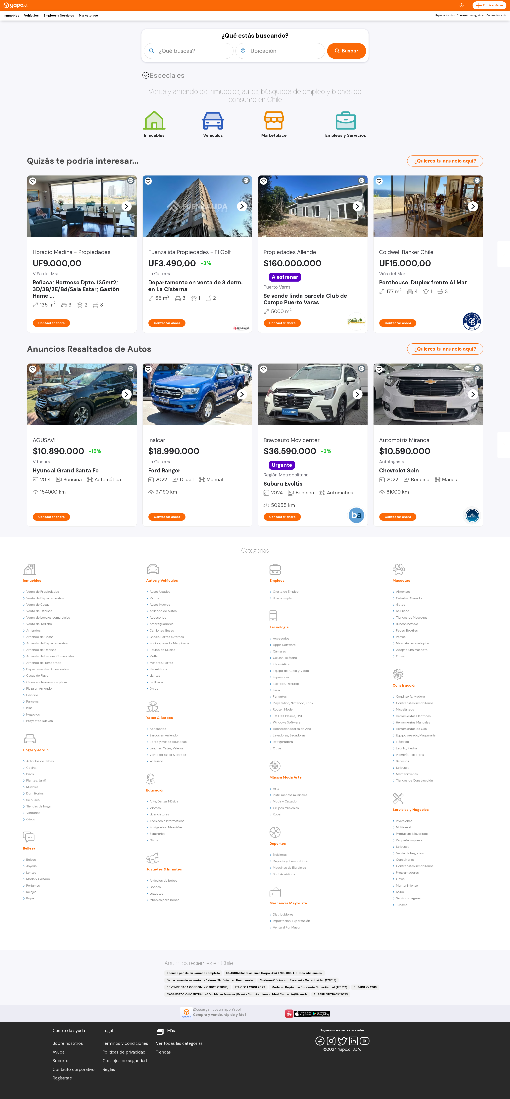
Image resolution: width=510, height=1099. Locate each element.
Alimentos (403, 591)
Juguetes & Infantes (164, 869)
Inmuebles (11, 16)
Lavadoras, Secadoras (289, 735)
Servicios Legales (408, 898)
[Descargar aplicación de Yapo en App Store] (303, 1014)
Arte (276, 789)
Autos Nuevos (160, 604)
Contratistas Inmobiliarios (415, 703)
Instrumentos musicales (290, 795)
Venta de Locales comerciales (48, 617)
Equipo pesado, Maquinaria (169, 643)
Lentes (31, 872)
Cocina (31, 768)
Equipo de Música (162, 650)
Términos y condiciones (125, 1043)
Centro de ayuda (496, 15)
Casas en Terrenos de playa (46, 682)
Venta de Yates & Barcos (168, 755)
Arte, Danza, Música (164, 801)
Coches (155, 887)
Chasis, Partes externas (167, 637)
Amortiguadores (162, 624)
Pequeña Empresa (409, 840)
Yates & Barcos (159, 717)
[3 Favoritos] (32, 369)
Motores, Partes (161, 663)
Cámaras (279, 651)
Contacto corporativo (74, 1069)
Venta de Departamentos (45, 598)
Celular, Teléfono (285, 658)
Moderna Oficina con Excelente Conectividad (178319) (298, 980)
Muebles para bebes (164, 900)
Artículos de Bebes (40, 761)
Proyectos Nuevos (39, 721)
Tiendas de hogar (39, 806)
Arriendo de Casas (39, 637)
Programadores (407, 872)
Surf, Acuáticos (284, 874)
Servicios (402, 761)
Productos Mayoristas (412, 834)
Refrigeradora (283, 742)
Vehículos (31, 16)
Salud (400, 892)
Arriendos (33, 630)
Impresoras (281, 677)
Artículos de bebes (163, 880)
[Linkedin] (353, 1041)
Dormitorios (35, 793)
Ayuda (59, 1052)
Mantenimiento (407, 774)
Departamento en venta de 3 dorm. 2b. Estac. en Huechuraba (210, 980)
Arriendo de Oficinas (41, 650)
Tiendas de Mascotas (412, 617)
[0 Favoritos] (32, 181)
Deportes (278, 843)
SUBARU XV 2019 (365, 987)
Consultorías (405, 860)
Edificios (32, 695)
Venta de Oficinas (39, 611)
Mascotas (401, 580)
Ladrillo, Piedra (406, 748)
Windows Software (286, 722)
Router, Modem (284, 709)
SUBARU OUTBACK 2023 (331, 994)
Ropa (30, 898)
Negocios (33, 714)
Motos (154, 598)
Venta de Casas (37, 604)
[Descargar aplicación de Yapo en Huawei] (289, 1013)
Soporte (60, 1061)
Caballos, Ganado (409, 598)
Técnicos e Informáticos (167, 821)
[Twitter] (342, 1041)
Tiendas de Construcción (414, 780)
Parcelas (32, 701)
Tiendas (163, 1052)
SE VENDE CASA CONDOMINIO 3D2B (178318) (198, 987)
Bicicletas (280, 855)
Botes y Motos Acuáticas (168, 742)
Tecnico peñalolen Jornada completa (193, 973)
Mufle (154, 656)
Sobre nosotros (68, 1043)
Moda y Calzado (38, 879)
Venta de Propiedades (42, 591)
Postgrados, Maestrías (166, 827)
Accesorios (158, 617)
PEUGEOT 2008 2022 (250, 987)
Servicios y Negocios (411, 809)
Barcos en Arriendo (164, 735)
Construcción (405, 685)
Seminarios (157, 834)
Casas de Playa (37, 675)
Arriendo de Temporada (43, 663)
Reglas (109, 1069)
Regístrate (62, 1078)
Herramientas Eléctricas (413, 716)
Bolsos (31, 860)
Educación (155, 790)
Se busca (33, 800)
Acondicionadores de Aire (292, 729)
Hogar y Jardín (36, 750)
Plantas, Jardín (36, 780)
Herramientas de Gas (411, 729)
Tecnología (279, 627)
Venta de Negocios (410, 853)
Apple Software (284, 645)
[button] (126, 206)
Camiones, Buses (162, 630)
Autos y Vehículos (162, 580)
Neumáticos (158, 669)
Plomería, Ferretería (410, 755)
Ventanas (33, 813)
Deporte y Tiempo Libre (290, 861)
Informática (281, 664)
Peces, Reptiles (407, 630)
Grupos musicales (286, 808)
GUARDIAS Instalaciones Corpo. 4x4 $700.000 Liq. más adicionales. (274, 973)
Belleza (29, 848)
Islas (29, 708)
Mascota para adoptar (413, 643)
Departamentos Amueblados (47, 669)
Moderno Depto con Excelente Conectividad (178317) (309, 987)
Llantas (155, 675)
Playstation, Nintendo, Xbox (293, 703)
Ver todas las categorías (179, 1043)
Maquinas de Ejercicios (289, 867)
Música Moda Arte (286, 777)
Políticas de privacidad (124, 1052)
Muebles (32, 787)
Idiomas (155, 808)
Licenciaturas (159, 814)
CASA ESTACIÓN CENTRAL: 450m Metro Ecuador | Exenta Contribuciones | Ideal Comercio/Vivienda (237, 994)
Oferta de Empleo (286, 591)
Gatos (400, 604)
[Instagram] (331, 1041)
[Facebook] (320, 1041)
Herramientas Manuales (413, 722)
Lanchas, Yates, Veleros (167, 748)
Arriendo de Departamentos (47, 643)
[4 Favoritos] (148, 369)
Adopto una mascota (412, 650)
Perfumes (33, 885)
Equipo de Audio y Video (291, 671)
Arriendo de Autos (163, 611)
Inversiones (404, 821)
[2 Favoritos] (379, 369)
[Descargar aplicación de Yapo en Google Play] (321, 1014)
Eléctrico (402, 742)
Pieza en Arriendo (39, 688)
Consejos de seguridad (470, 15)
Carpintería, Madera (410, 696)
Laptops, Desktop (286, 684)
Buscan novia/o (407, 624)
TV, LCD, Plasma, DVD (288, 716)
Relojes (31, 892)
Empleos (277, 580)
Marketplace (88, 16)
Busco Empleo (283, 598)
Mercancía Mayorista (288, 903)
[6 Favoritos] (263, 181)
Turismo (402, 905)
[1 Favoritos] (148, 181)
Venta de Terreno (39, 624)
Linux (276, 690)
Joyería (31, 866)
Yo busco (156, 761)
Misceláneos (405, 709)
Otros (30, 819)
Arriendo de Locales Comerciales (50, 656)
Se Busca (156, 682)
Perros (401, 637)
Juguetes (156, 893)
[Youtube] (364, 1041)
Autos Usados (160, 591)
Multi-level (403, 827)
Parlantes (280, 696)
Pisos (30, 774)
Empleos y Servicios (59, 16)
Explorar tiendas (445, 15)
